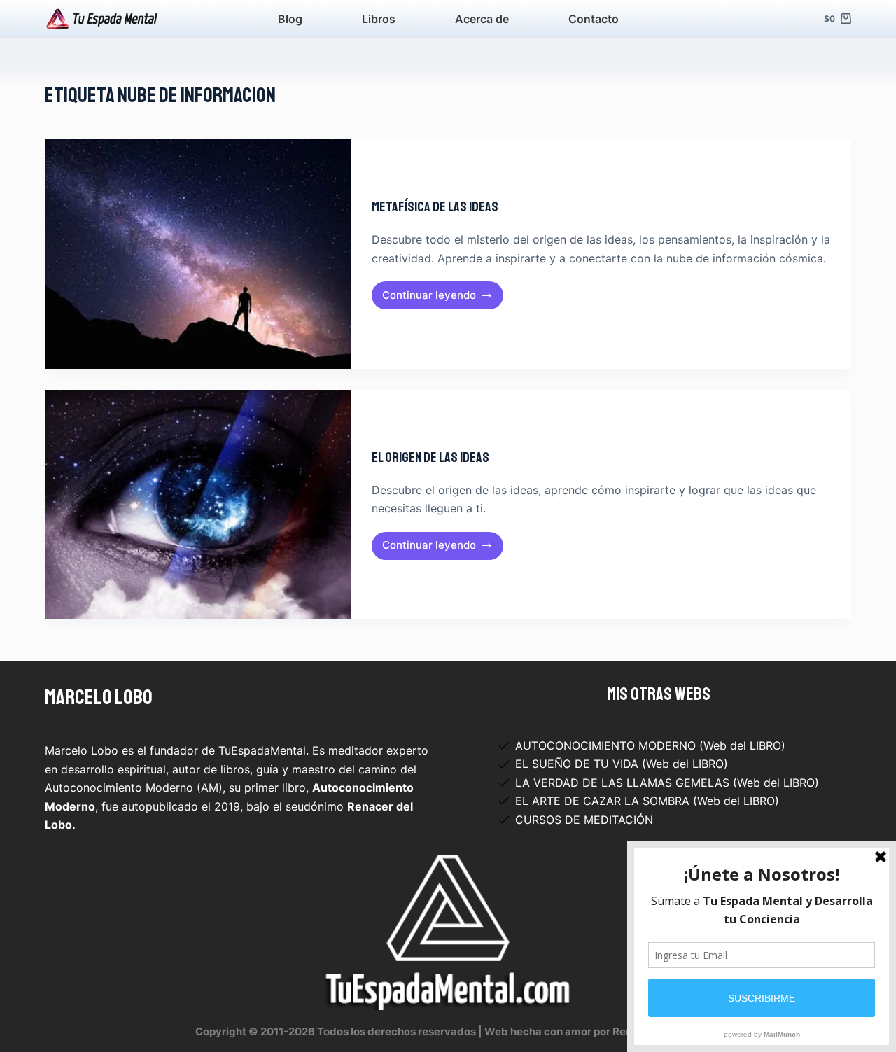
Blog (290, 19)
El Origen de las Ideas (430, 457)
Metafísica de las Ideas (435, 207)
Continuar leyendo (436, 298)
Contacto (593, 19)
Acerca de (482, 19)
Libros (379, 19)
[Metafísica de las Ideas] (198, 254)
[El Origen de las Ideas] (198, 504)
